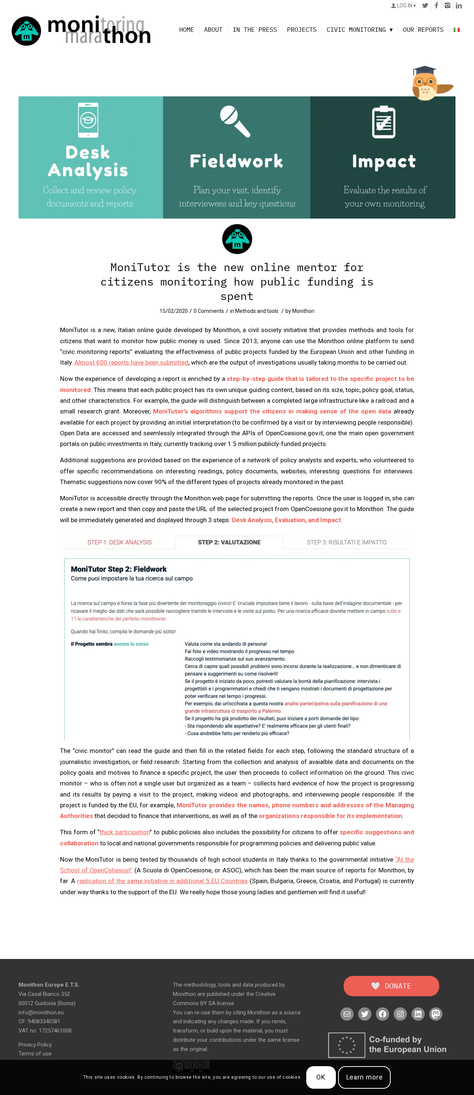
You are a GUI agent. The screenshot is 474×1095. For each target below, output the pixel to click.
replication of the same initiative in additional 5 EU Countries (162, 881)
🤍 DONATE (391, 986)
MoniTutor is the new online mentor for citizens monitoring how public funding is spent (237, 281)
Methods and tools (256, 311)
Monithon (303, 311)
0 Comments (209, 311)
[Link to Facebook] (436, 5)
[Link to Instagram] (447, 5)
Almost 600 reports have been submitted (131, 362)
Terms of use (35, 1053)
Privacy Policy (35, 1044)
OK (321, 1077)
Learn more (364, 1077)
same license (283, 1040)
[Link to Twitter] (425, 5)
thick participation (125, 832)
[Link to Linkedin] (458, 5)
